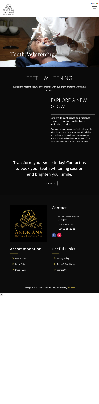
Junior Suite (20, 264)
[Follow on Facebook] (54, 235)
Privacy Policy (63, 258)
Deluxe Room (21, 258)
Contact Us (62, 270)
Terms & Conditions (66, 264)
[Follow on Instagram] (59, 235)
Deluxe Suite (20, 270)
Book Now (49, 183)
